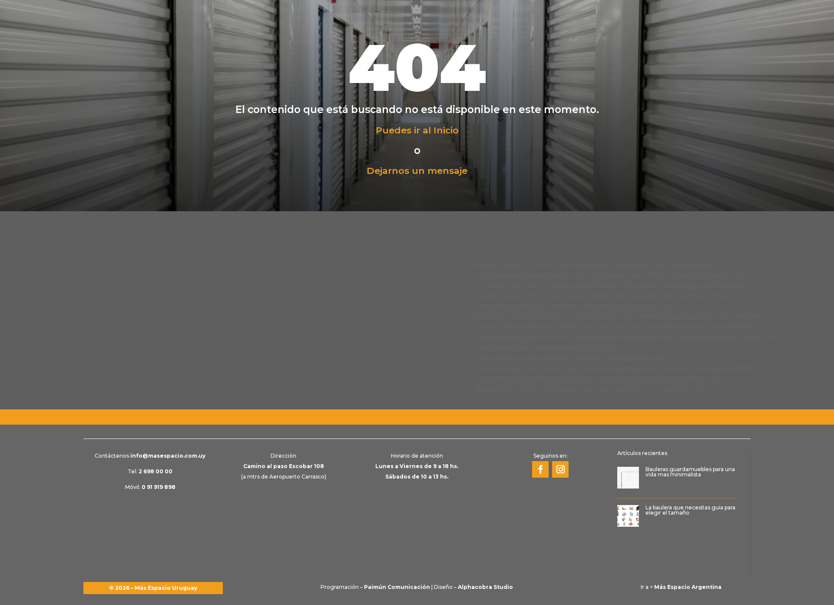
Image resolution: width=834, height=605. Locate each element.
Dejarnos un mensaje (417, 170)
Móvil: (150, 487)
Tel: (150, 471)
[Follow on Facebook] (540, 469)
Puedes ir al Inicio (417, 130)
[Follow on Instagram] (560, 469)
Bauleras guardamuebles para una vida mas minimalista (690, 472)
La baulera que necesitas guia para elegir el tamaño (690, 510)
